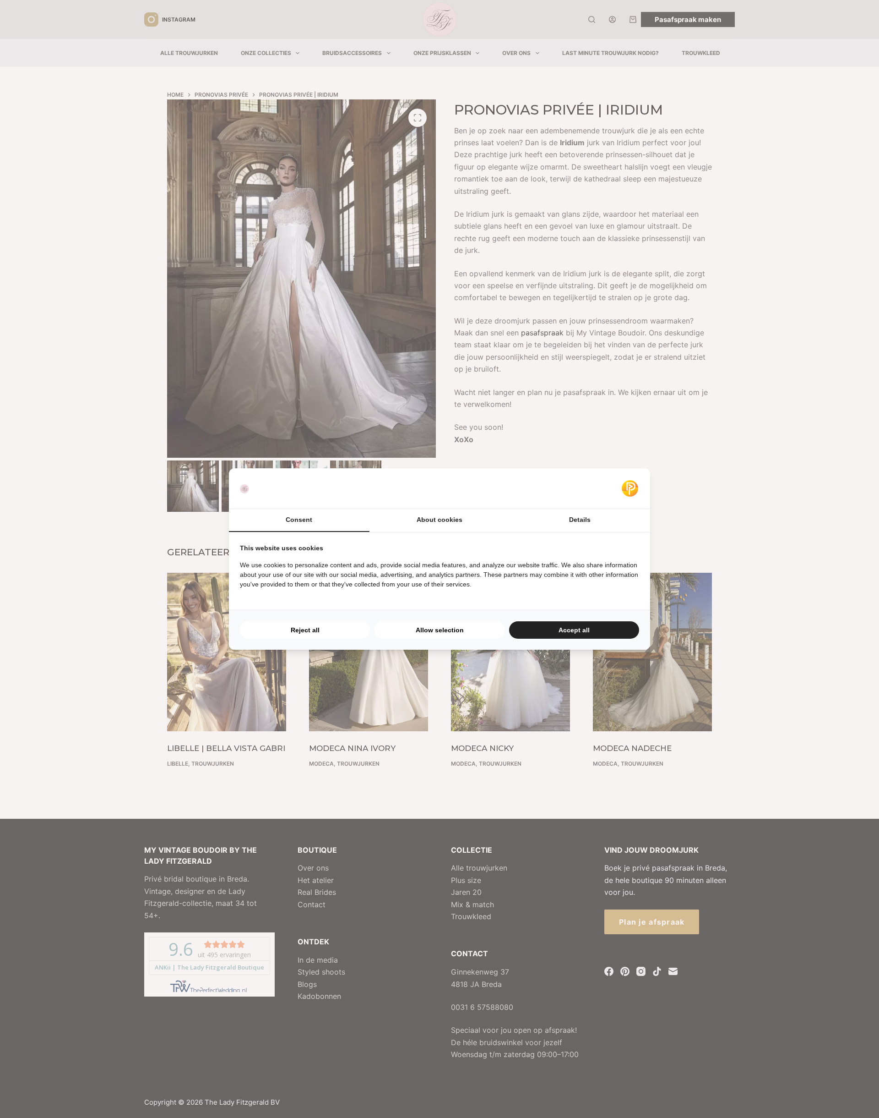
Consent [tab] (299, 519)
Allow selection (440, 630)
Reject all (305, 630)
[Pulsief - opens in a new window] (630, 488)
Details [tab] (580, 519)
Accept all (574, 630)
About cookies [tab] (439, 519)
